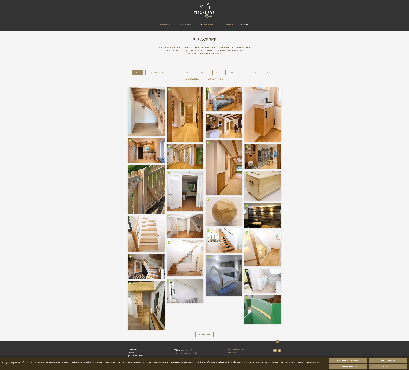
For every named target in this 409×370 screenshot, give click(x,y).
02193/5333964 (187, 350)
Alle (138, 73)
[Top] (277, 341)
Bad (173, 73)
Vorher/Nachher (216, 79)
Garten (203, 73)
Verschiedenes (192, 79)
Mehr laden (204, 334)
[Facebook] (279, 350)
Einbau (187, 73)
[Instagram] (275, 350)
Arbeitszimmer (156, 73)
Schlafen (252, 73)
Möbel (165, 24)
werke (227, 24)
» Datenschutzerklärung (235, 350)
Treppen (269, 73)
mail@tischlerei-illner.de (187, 353)
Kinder (219, 73)
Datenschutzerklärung (348, 366)
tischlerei (207, 24)
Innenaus (184, 24)
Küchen (234, 73)
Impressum (388, 366)
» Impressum (231, 353)
